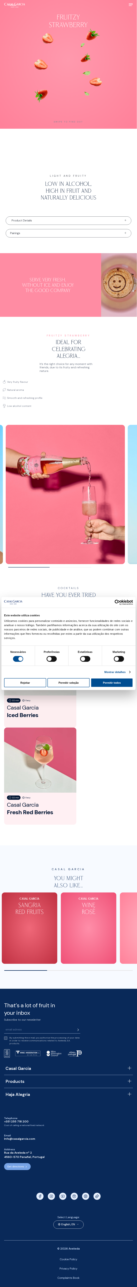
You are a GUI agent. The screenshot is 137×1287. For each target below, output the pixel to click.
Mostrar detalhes (115, 671)
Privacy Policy (68, 1268)
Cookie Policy (68, 1259)
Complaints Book (68, 1278)
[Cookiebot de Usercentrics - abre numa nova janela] (117, 602)
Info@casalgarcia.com (19, 1139)
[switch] (52, 659)
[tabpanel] (65, 494)
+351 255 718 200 (16, 1121)
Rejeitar (25, 682)
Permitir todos (112, 682)
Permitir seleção (69, 682)
